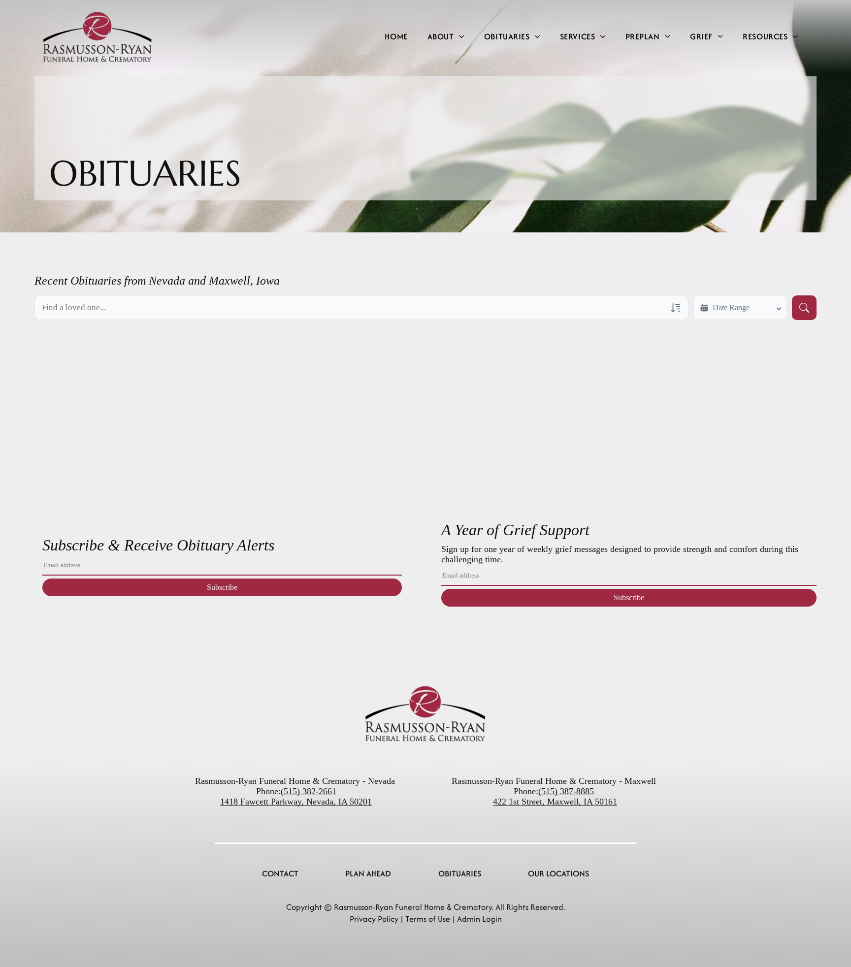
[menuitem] (396, 36)
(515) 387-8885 (566, 791)
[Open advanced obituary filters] (676, 308)
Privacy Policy (374, 919)
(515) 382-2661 (308, 791)
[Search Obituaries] (804, 307)
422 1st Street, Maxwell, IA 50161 (555, 801)
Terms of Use (427, 919)
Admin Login (479, 919)
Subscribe (222, 587)
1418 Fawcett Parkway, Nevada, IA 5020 (293, 801)
